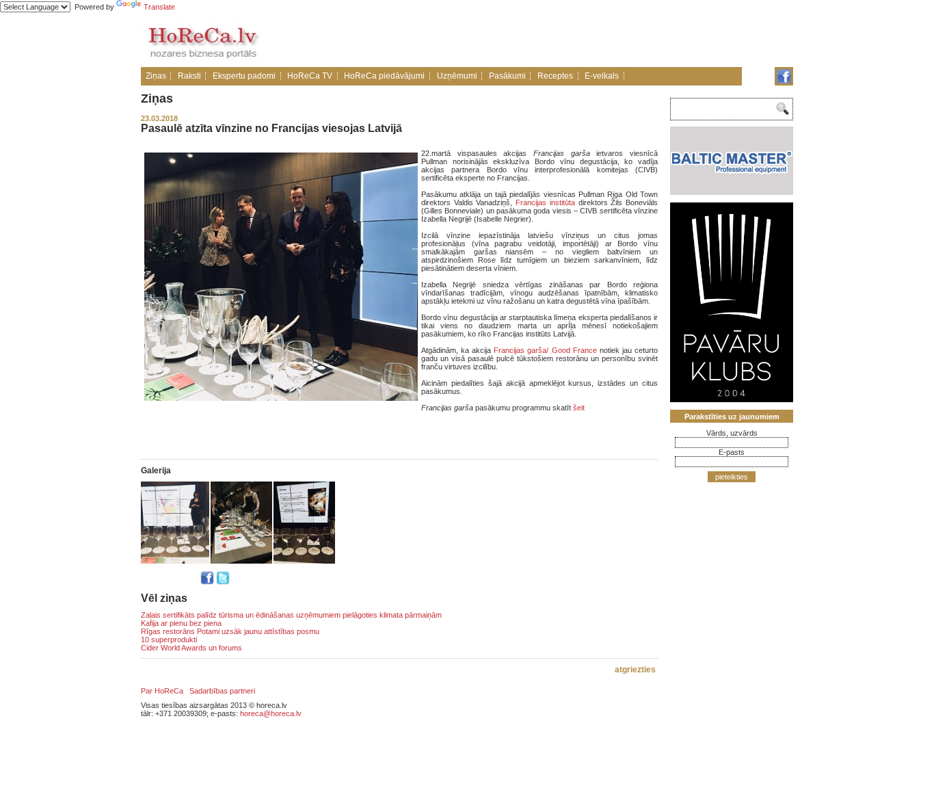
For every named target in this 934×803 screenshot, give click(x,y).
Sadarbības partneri (222, 691)
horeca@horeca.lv (271, 713)
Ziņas (156, 76)
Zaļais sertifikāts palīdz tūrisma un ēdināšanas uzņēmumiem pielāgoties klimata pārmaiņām (291, 615)
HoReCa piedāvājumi (384, 76)
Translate (159, 7)
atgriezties (635, 669)
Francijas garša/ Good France (545, 350)
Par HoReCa (162, 691)
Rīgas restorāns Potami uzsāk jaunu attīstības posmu (230, 631)
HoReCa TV (309, 76)
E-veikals (602, 76)
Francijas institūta (545, 202)
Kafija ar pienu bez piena (181, 623)
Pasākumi (507, 76)
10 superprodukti (169, 639)
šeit (579, 408)
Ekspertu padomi (244, 76)
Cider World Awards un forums (191, 648)
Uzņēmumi (457, 76)
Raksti (189, 76)
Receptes (555, 76)
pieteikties (731, 477)
